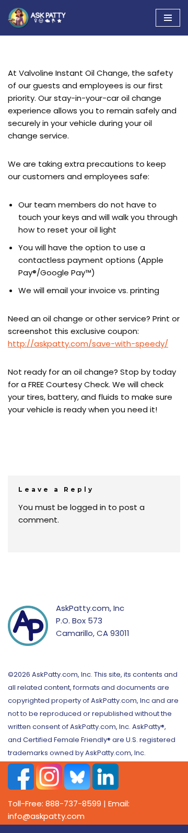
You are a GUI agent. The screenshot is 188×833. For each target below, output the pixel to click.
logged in (88, 507)
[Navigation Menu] (168, 18)
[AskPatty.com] (39, 17)
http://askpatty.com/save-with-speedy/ (88, 343)
